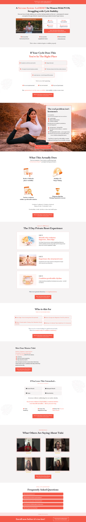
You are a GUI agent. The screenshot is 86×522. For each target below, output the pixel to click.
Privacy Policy (46, 514)
